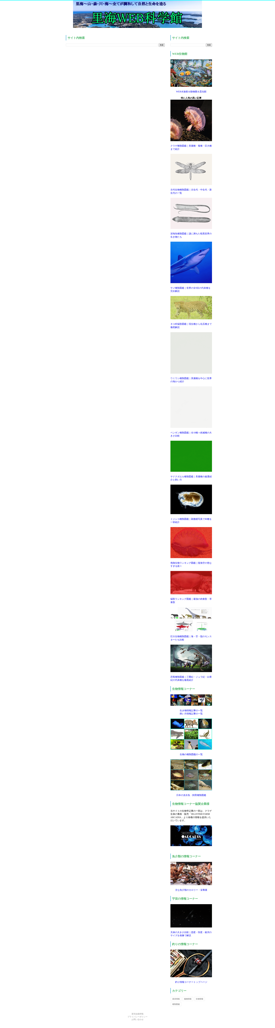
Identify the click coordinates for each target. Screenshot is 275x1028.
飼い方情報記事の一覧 (191, 713)
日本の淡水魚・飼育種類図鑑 (191, 795)
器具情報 (176, 999)
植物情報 (187, 999)
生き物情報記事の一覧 (191, 710)
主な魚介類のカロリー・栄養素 (191, 890)
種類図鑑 (176, 1004)
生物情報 (199, 999)
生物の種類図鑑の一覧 (191, 754)
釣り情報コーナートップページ (191, 982)
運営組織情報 (137, 1014)
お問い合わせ (137, 1019)
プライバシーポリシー (137, 1017)
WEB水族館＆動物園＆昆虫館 (191, 91)
